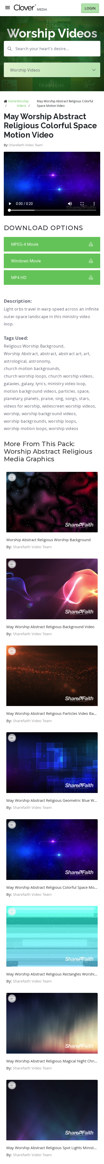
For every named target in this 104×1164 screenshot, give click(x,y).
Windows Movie (26, 261)
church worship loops (25, 376)
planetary (13, 398)
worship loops (62, 421)
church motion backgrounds (31, 368)
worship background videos (49, 413)
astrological (15, 361)
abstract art (70, 353)
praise (47, 398)
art (86, 353)
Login (90, 8)
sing (59, 398)
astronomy (39, 361)
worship (11, 413)
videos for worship (22, 406)
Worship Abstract (21, 353)
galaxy (27, 383)
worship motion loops (25, 428)
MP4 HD (19, 277)
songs (71, 398)
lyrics (41, 383)
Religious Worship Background (34, 346)
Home (12, 101)
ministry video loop (66, 383)
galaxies (11, 383)
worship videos (63, 428)
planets (31, 398)
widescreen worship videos (68, 406)
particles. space (73, 391)
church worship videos (70, 376)
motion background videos (30, 391)
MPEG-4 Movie (24, 244)
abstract (48, 353)
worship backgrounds (25, 421)
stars (84, 398)
